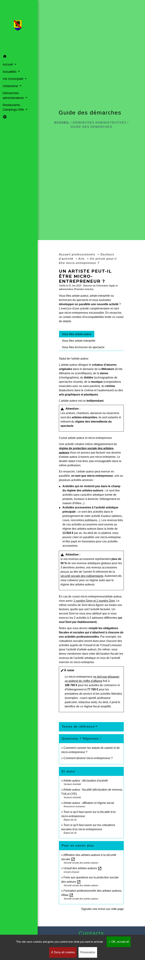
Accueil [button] (8, 64)
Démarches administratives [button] (14, 95)
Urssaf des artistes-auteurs (82, 868)
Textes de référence (78, 726)
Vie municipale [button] (13, 79)
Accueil (61, 122)
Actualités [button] (10, 71)
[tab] (76, 334)
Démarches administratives (99, 122)
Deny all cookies (64, 952)
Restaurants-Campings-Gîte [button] (14, 107)
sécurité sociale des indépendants (81, 575)
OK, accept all (120, 941)
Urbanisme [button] (11, 86)
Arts (82, 258)
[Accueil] (19, 26)
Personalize (87, 952)
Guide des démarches (91, 126)
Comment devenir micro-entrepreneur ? (88, 758)
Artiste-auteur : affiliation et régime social (88, 802)
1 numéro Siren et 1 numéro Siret (94, 600)
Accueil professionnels (77, 254)
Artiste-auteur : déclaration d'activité (85, 780)
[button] (19, 57)
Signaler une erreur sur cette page (102, 908)
